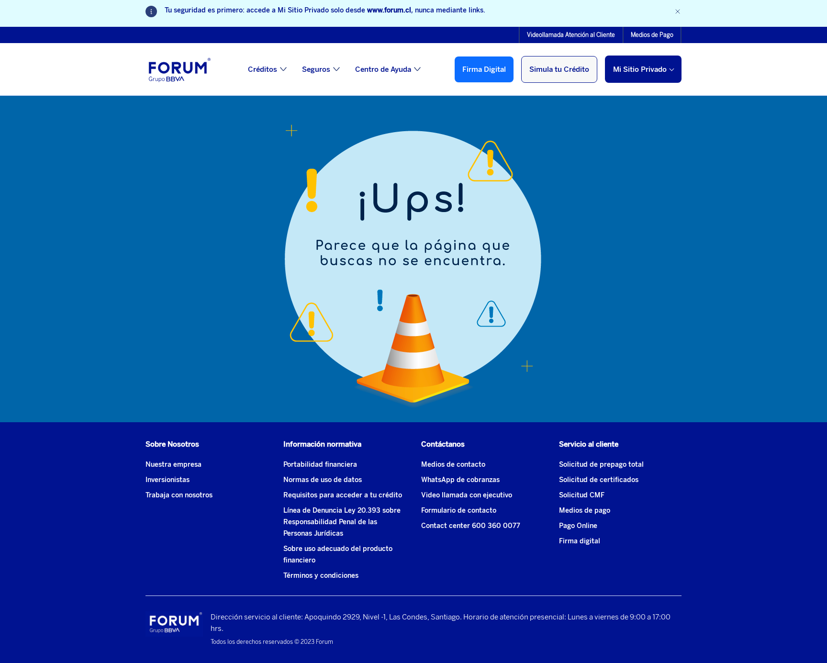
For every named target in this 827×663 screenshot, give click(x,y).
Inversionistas (167, 480)
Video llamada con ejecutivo (466, 495)
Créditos (262, 69)
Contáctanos (443, 444)
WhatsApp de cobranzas (460, 480)
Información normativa (322, 444)
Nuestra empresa (173, 465)
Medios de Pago (652, 35)
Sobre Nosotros (172, 444)
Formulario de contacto (458, 510)
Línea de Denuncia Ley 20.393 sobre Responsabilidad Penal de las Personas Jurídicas (342, 522)
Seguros (316, 69)
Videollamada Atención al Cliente (571, 35)
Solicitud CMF (581, 495)
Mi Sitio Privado (640, 69)
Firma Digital (484, 69)
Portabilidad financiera (320, 465)
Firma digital (579, 541)
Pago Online (578, 526)
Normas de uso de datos (322, 480)
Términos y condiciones (320, 576)
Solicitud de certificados (598, 480)
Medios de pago (584, 510)
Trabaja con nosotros (178, 495)
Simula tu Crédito (559, 69)
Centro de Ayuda (383, 69)
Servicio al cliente (588, 444)
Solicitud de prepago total (601, 465)
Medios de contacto (453, 465)
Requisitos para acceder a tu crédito (342, 495)
